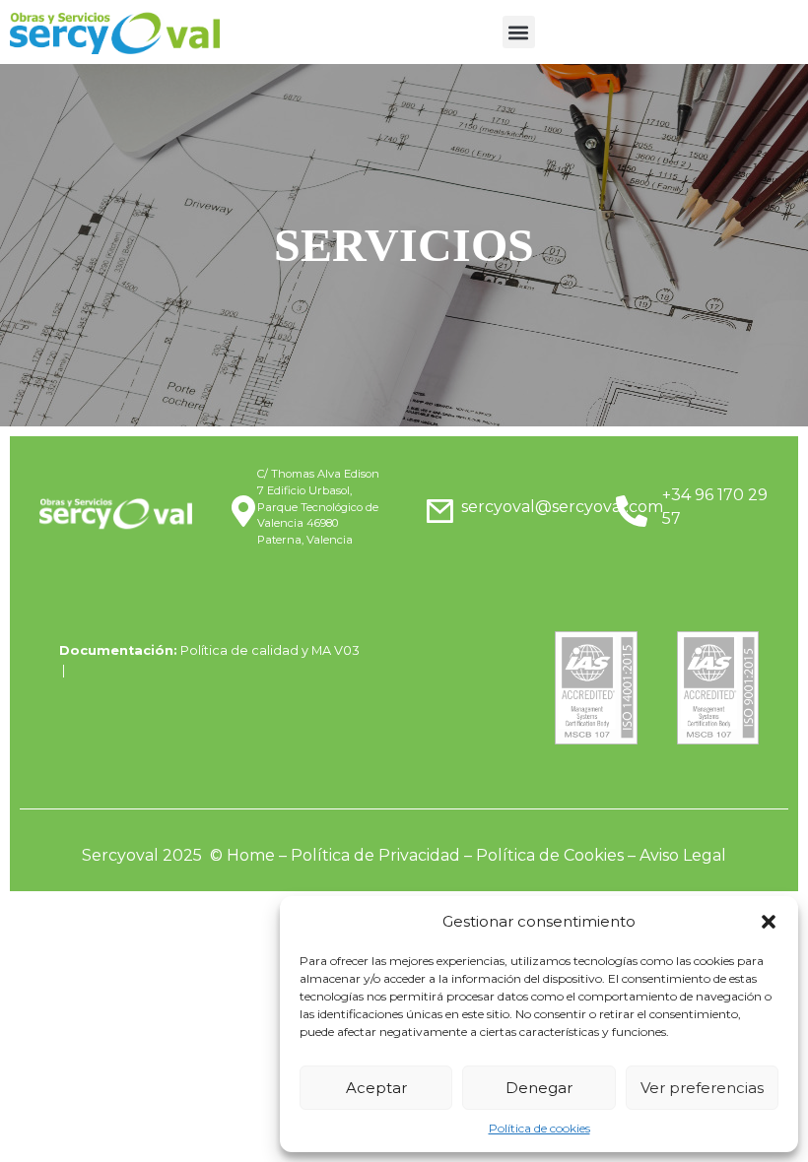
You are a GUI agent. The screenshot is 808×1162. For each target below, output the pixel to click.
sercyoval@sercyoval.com (562, 506)
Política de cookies (539, 1128)
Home (251, 855)
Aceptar (376, 1087)
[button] (768, 922)
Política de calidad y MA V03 (270, 650)
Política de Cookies (550, 855)
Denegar (538, 1087)
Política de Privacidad (375, 855)
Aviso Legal (683, 855)
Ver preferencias (702, 1087)
